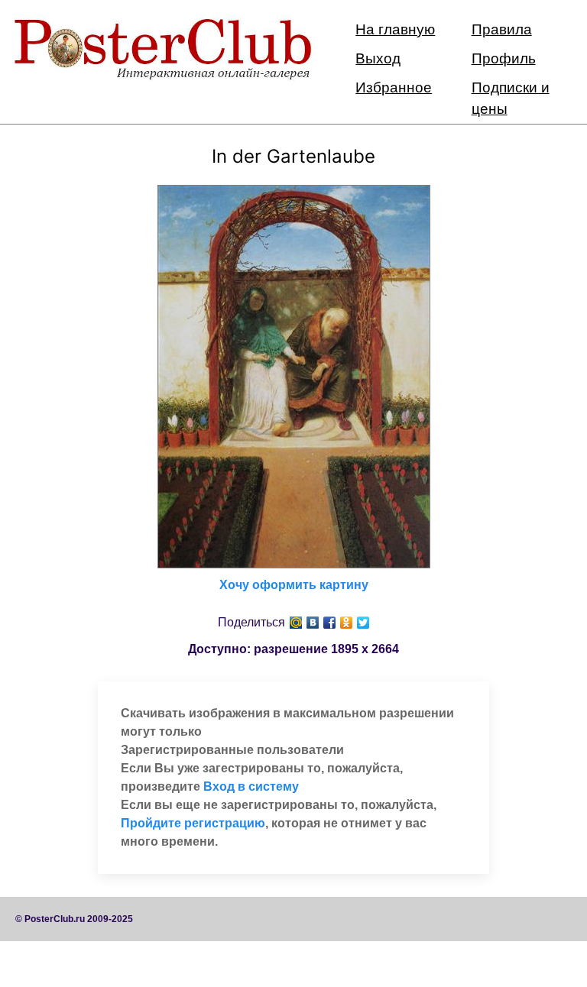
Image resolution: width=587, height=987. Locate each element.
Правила (502, 29)
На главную (395, 29)
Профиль (504, 58)
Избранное (393, 87)
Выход (378, 58)
